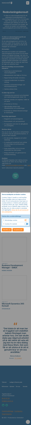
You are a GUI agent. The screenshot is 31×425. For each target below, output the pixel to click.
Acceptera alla (18, 229)
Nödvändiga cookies (10, 220)
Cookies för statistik (10, 224)
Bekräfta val (6, 229)
